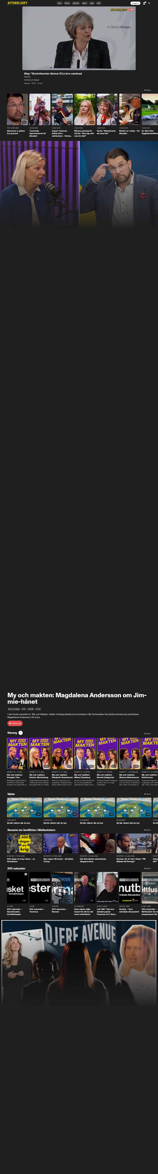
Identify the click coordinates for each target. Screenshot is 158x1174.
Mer (98, 3)
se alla (147, 90)
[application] (79, 38)
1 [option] (20, 733)
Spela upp (16, 723)
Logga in (135, 3)
